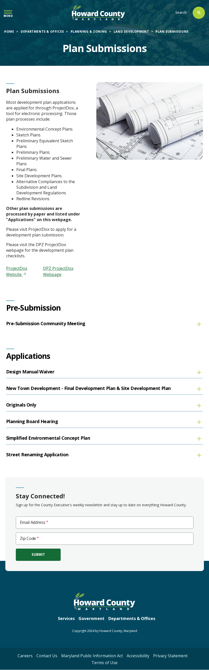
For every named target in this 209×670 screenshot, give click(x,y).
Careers (25, 656)
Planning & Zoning (89, 31)
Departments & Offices (42, 31)
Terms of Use (104, 662)
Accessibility (138, 656)
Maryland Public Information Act (92, 656)
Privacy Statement (170, 656)
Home (9, 31)
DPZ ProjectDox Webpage (58, 271)
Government (91, 618)
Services (66, 618)
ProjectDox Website (16, 271)
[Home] (98, 12)
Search (181, 12)
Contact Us (46, 656)
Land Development (131, 31)
